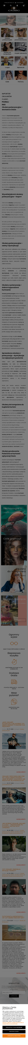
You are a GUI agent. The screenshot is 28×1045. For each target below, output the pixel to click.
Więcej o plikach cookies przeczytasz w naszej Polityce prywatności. (13, 1023)
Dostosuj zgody (14, 1031)
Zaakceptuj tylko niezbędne (14, 1027)
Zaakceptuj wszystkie (14, 1035)
